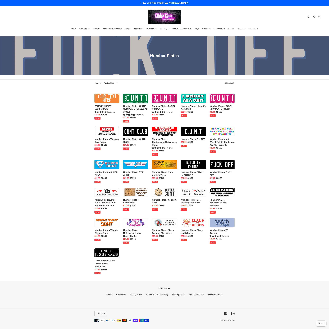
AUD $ (100, 313)
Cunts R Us (231, 320)
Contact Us (121, 294)
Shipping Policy (178, 294)
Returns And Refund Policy (157, 294)
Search (109, 294)
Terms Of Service (196, 294)
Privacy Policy (136, 294)
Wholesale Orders (215, 294)
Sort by (97, 83)
